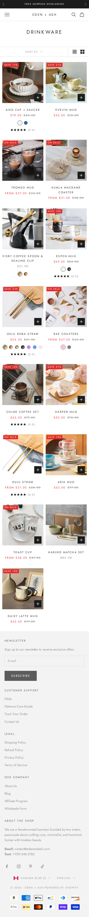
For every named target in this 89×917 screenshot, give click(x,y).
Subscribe (20, 676)
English (64, 878)
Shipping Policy (15, 742)
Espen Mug (66, 256)
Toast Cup (22, 552)
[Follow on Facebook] (7, 866)
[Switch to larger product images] (75, 52)
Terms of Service (16, 765)
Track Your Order (16, 714)
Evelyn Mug (66, 110)
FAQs (8, 699)
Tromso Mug (22, 188)
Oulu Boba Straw (23, 334)
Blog (8, 793)
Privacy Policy (14, 757)
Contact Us (12, 721)
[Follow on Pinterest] (30, 866)
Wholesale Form (16, 808)
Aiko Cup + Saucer (23, 110)
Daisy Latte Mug (23, 616)
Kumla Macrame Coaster (66, 190)
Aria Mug (66, 482)
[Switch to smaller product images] (82, 52)
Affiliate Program (16, 801)
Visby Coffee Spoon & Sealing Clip (22, 258)
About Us (11, 786)
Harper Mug (66, 412)
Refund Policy (14, 750)
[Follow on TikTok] (42, 866)
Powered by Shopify (61, 887)
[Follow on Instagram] (18, 866)
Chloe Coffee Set (22, 412)
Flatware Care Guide (19, 706)
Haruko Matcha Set (66, 552)
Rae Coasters (66, 334)
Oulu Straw (23, 482)
